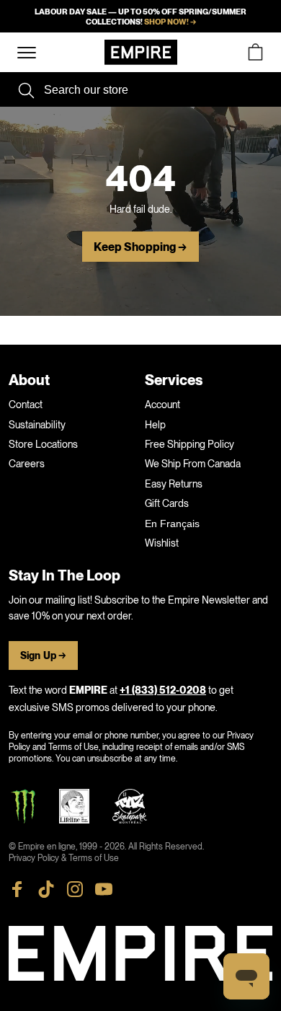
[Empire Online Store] (140, 52)
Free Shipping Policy (189, 444)
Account (162, 404)
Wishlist (162, 543)
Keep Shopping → (140, 247)
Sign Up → (43, 656)
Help (155, 425)
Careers (27, 463)
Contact (26, 404)
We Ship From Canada (193, 463)
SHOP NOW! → (170, 22)
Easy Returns (173, 484)
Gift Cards (167, 503)
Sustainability (37, 425)
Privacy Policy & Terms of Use (64, 858)
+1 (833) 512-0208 (163, 690)
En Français (172, 523)
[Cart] (255, 52)
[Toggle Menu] (26, 53)
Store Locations (43, 444)
